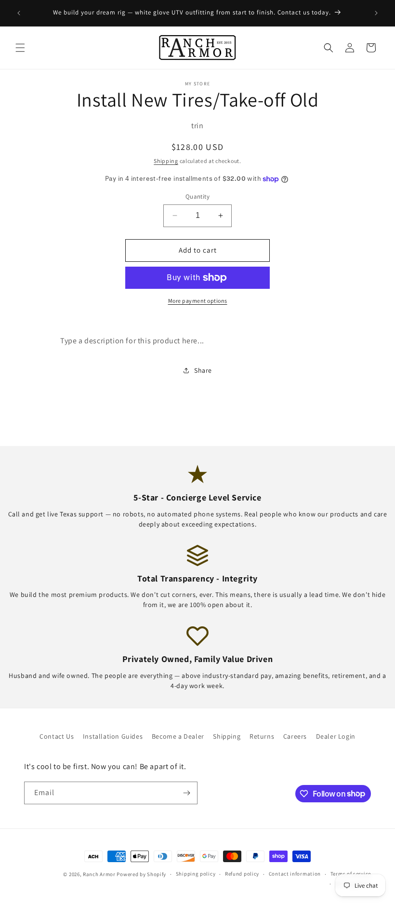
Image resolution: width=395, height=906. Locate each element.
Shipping (166, 160)
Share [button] (203, 370)
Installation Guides (113, 736)
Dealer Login (336, 736)
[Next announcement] (376, 13)
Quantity (197, 196)
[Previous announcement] (18, 13)
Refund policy (242, 873)
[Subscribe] (186, 793)
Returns (262, 736)
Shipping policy (196, 873)
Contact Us (57, 736)
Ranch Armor (99, 874)
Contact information (295, 873)
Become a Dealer (178, 736)
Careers (295, 736)
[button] (20, 47)
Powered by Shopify (141, 874)
